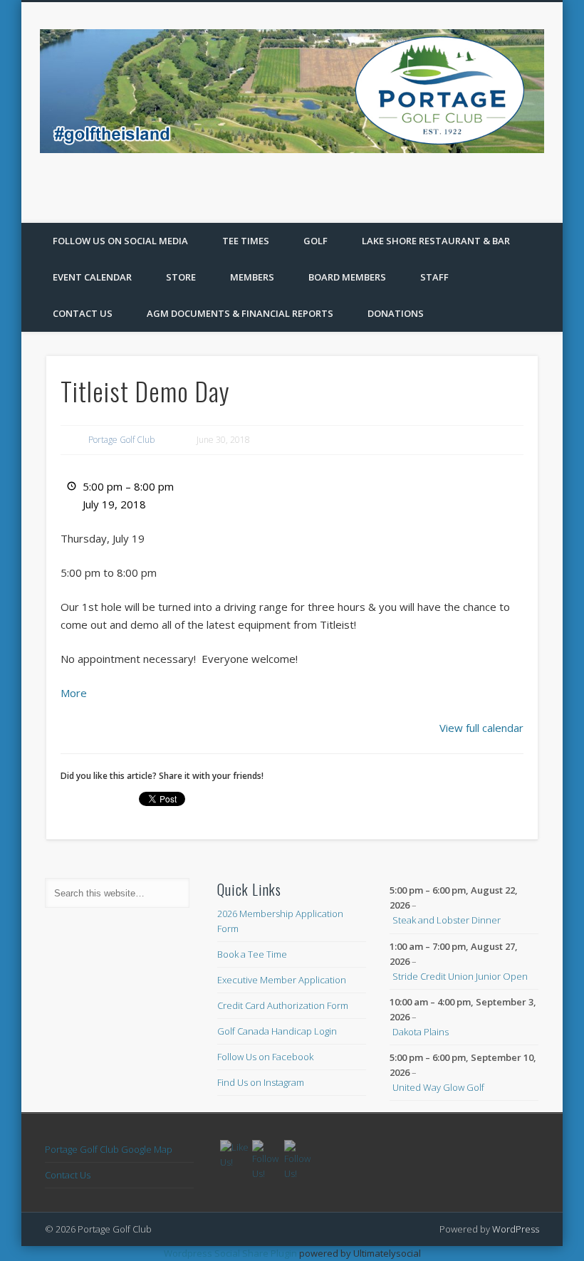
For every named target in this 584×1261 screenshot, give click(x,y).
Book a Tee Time (252, 954)
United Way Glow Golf (438, 1087)
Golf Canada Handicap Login (277, 1031)
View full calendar (481, 728)
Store (181, 277)
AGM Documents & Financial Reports (240, 313)
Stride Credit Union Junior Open (460, 976)
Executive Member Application (281, 979)
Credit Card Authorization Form (282, 1005)
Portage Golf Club (121, 440)
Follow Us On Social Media (120, 240)
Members (252, 277)
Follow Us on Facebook (265, 1056)
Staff (434, 277)
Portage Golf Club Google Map (108, 1149)
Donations (395, 313)
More (74, 693)
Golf (315, 240)
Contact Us (83, 313)
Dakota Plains (420, 1031)
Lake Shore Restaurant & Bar (436, 240)
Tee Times (245, 240)
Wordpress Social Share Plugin (231, 1253)
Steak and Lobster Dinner (446, 920)
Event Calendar (92, 277)
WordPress (515, 1229)
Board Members (347, 277)
